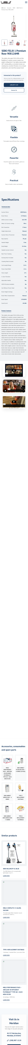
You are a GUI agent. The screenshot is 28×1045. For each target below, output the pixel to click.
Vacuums (9, 8)
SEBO (14, 8)
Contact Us (14, 90)
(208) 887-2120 (14, 85)
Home (4, 8)
